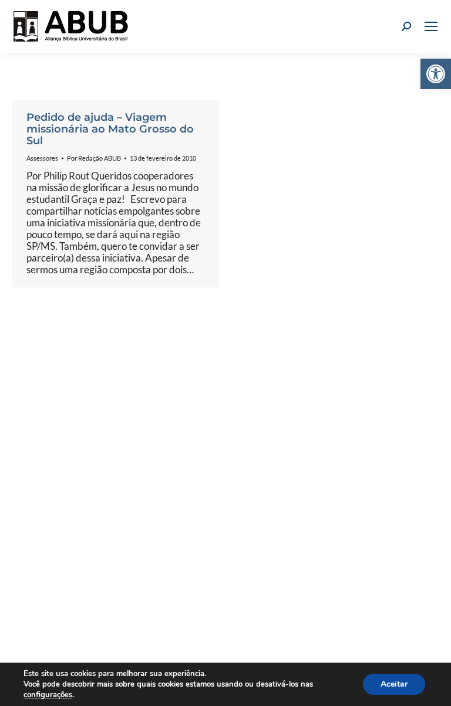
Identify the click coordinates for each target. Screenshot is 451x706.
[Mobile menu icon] (431, 26)
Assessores (42, 158)
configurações (47, 695)
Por (94, 158)
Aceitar (394, 684)
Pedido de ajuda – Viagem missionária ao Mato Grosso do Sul (110, 129)
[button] (435, 74)
